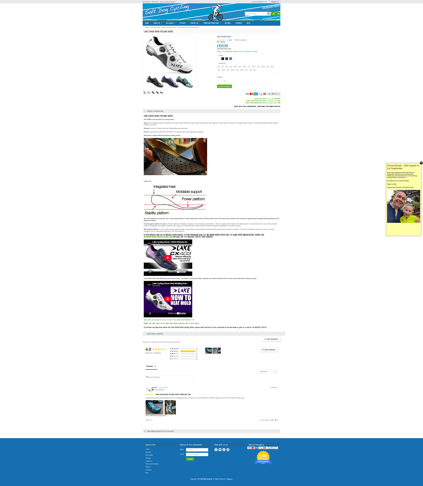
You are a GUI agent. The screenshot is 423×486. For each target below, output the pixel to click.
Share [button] (150, 420)
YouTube (223, 449)
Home (146, 27)
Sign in (161, 2)
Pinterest (227, 449)
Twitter (220, 449)
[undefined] (169, 88)
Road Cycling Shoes (169, 27)
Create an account (170, 2)
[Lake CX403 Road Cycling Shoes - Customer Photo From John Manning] (209, 351)
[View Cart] (278, 14)
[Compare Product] (274, 14)
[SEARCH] (269, 14)
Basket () (275, 2)
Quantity (219, 77)
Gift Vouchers (146, 2)
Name (182, 449)
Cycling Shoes (155, 27)
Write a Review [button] (269, 350)
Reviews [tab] (150, 366)
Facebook (216, 449)
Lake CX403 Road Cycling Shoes (155, 416)
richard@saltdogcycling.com (158, 236)
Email (182, 454)
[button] (272, 420)
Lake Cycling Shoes (224, 36)
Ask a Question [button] (272, 339)
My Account (155, 2)
